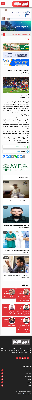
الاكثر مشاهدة (23, 177)
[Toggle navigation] (3, 3)
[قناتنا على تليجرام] (17, 358)
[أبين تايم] (21, 4)
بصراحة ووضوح (11, 325)
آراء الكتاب (25, 285)
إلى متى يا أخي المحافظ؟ (9, 297)
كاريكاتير (29, 385)
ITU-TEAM (20, 393)
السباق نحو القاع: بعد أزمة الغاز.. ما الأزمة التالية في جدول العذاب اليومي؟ (24, 298)
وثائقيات (29, 382)
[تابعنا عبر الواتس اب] (25, 358)
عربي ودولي (28, 376)
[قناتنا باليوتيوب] (20, 358)
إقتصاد (29, 379)
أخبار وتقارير (28, 373)
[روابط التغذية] (28, 358)
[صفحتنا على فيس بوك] (23, 358)
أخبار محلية (28, 370)
